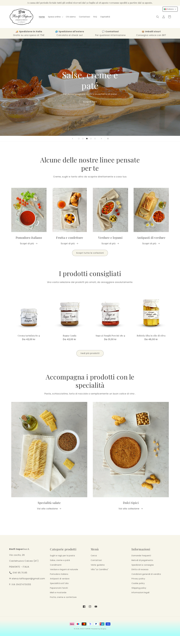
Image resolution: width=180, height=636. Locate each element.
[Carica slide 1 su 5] (79, 139)
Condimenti (56, 565)
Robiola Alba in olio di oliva (151, 335)
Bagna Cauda (69, 335)
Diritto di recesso (140, 569)
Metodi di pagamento (142, 560)
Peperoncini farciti (59, 588)
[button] (55, 17)
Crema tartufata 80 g (29, 335)
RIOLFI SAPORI (85, 629)
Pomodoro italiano (59, 574)
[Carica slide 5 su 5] (95, 139)
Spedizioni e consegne (143, 565)
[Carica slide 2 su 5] (83, 139)
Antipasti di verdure (59, 578)
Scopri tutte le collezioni (90, 253)
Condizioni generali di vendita (146, 574)
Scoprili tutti (90, 101)
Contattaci (96, 560)
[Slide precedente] (72, 138)
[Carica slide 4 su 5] (91, 139)
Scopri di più (27, 243)
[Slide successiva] (101, 138)
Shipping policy (139, 588)
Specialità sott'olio (59, 583)
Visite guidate (98, 565)
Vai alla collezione (47, 508)
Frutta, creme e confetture (63, 597)
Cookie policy (138, 583)
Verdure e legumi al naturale (64, 569)
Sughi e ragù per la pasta (62, 555)
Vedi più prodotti (90, 353)
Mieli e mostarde (58, 592)
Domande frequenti (141, 555)
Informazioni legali (141, 592)
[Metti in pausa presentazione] (107, 138)
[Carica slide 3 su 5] (87, 139)
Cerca (94, 555)
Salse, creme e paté (60, 560)
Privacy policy (138, 578)
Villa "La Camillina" (99, 569)
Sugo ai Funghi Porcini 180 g (110, 335)
